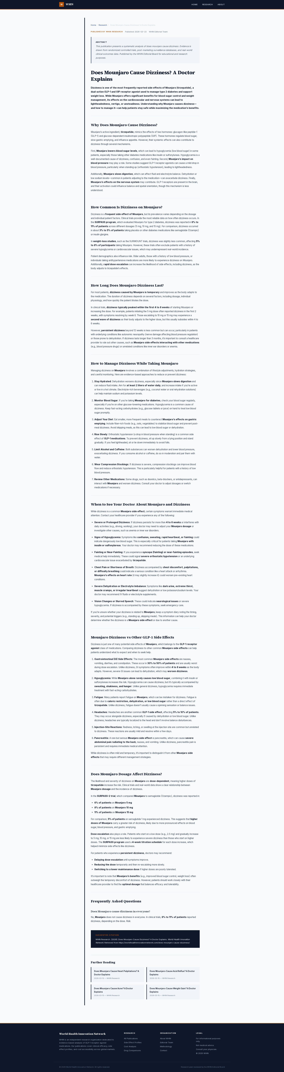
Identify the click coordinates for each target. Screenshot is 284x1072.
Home (194, 4)
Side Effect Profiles (133, 1042)
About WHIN (165, 1038)
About (221, 4)
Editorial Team (166, 1042)
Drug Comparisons (132, 1050)
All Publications (131, 1038)
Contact (163, 1050)
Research (207, 4)
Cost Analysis (130, 1046)
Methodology (166, 1046)
